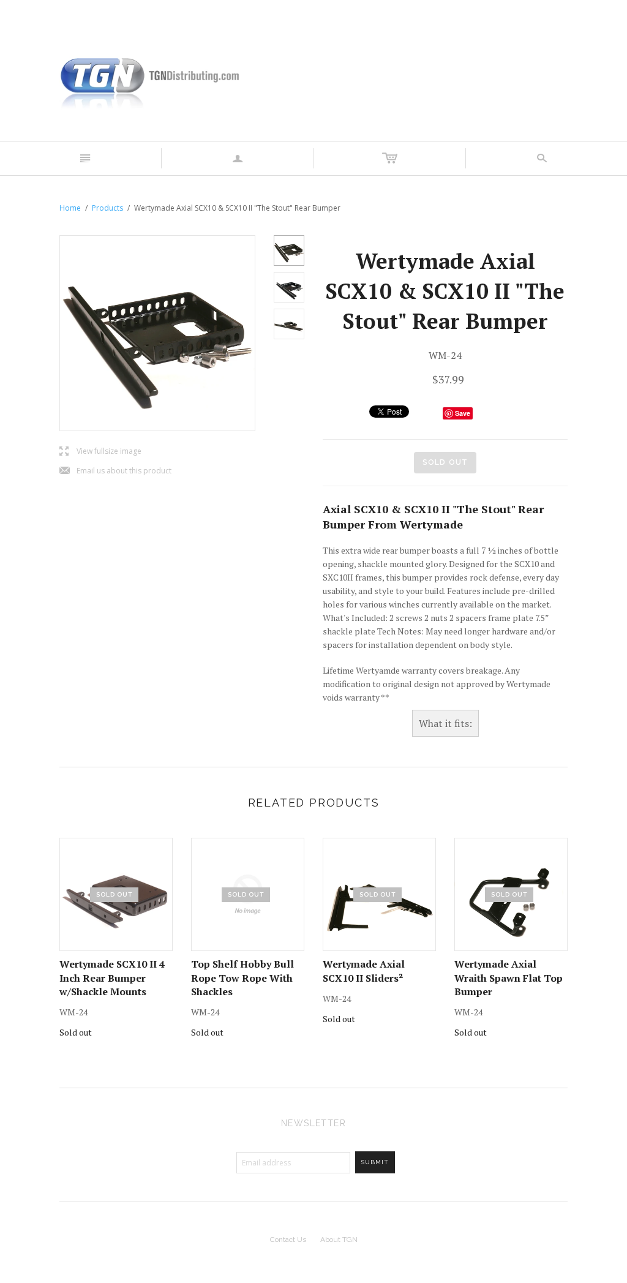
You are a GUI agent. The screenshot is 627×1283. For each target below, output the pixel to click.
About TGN (339, 1239)
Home (70, 208)
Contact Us (288, 1239)
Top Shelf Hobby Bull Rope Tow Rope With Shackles (242, 977)
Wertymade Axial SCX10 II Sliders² (364, 970)
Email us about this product (115, 471)
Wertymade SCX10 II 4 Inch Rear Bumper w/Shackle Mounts (112, 977)
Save (462, 413)
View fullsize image (100, 451)
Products (107, 208)
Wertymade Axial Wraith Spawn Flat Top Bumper (508, 977)
